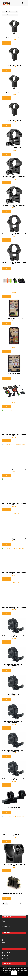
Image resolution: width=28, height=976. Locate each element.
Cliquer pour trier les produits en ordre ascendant (16, 12)
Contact (3, 921)
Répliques (4, 936)
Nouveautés (4, 943)
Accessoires (4, 937)
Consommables (5, 940)
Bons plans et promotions (7, 953)
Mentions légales (5, 927)
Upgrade (3, 939)
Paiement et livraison (6, 952)
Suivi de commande (5, 955)
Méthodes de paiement (6, 924)
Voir (6, 43)
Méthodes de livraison (6, 926)
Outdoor (3, 942)
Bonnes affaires (5, 958)
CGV (3, 923)
